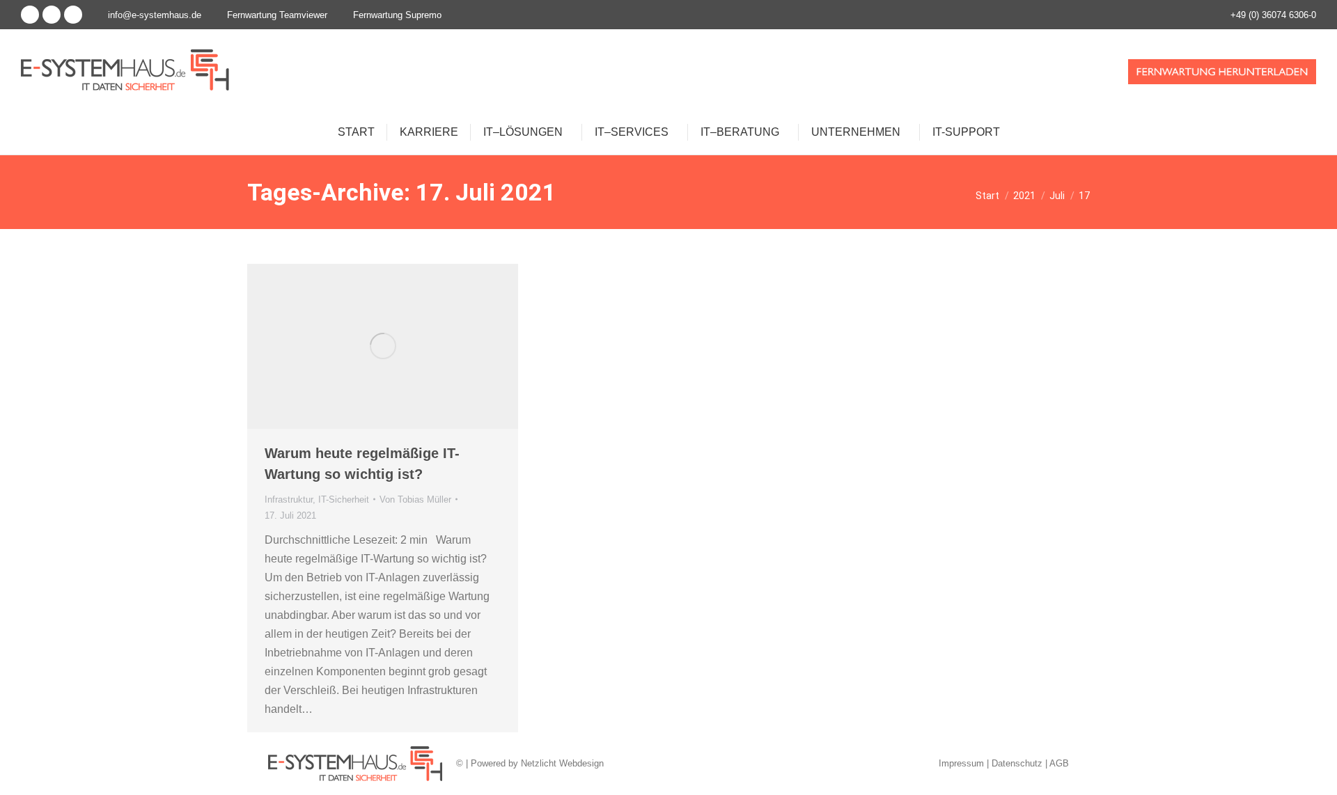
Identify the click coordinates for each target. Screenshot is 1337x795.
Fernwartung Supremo (397, 15)
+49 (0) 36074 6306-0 (1273, 15)
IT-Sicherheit (343, 499)
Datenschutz (1017, 763)
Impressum (961, 763)
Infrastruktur (289, 499)
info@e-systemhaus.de (154, 15)
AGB (1059, 763)
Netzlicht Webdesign (562, 763)
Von (415, 499)
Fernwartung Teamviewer (277, 15)
